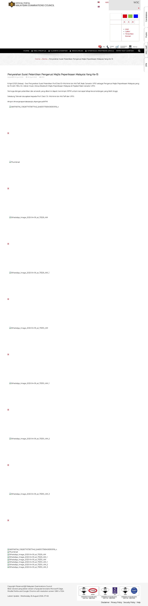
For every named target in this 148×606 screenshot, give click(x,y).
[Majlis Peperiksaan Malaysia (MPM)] (31, 4)
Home (37, 59)
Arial (127, 29)
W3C (107, 2)
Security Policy (129, 602)
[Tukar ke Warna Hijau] (130, 16)
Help (138, 602)
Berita (44, 59)
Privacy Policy (116, 602)
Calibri (127, 31)
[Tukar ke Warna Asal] (125, 16)
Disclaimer (105, 602)
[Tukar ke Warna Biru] (135, 16)
